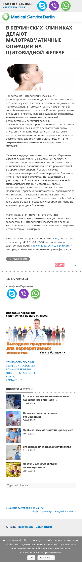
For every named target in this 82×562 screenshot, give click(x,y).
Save (61, 264)
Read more (46, 557)
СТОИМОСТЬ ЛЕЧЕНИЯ (20, 362)
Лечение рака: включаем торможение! (40, 414)
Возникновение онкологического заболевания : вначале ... (46, 398)
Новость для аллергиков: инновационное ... (40, 465)
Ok (31, 557)
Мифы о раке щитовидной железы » (53, 511)
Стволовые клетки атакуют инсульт (47, 447)
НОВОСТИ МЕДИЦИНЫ (20, 373)
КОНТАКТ (12, 376)
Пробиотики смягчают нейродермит (48, 430)
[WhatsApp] (65, 7)
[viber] (54, 7)
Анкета (11, 527)
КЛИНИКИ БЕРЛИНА (18, 369)
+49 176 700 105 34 (14, 7)
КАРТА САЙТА (14, 380)
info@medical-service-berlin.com (50, 245)
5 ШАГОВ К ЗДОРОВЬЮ (20, 366)
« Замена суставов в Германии (25, 508)
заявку (55, 238)
